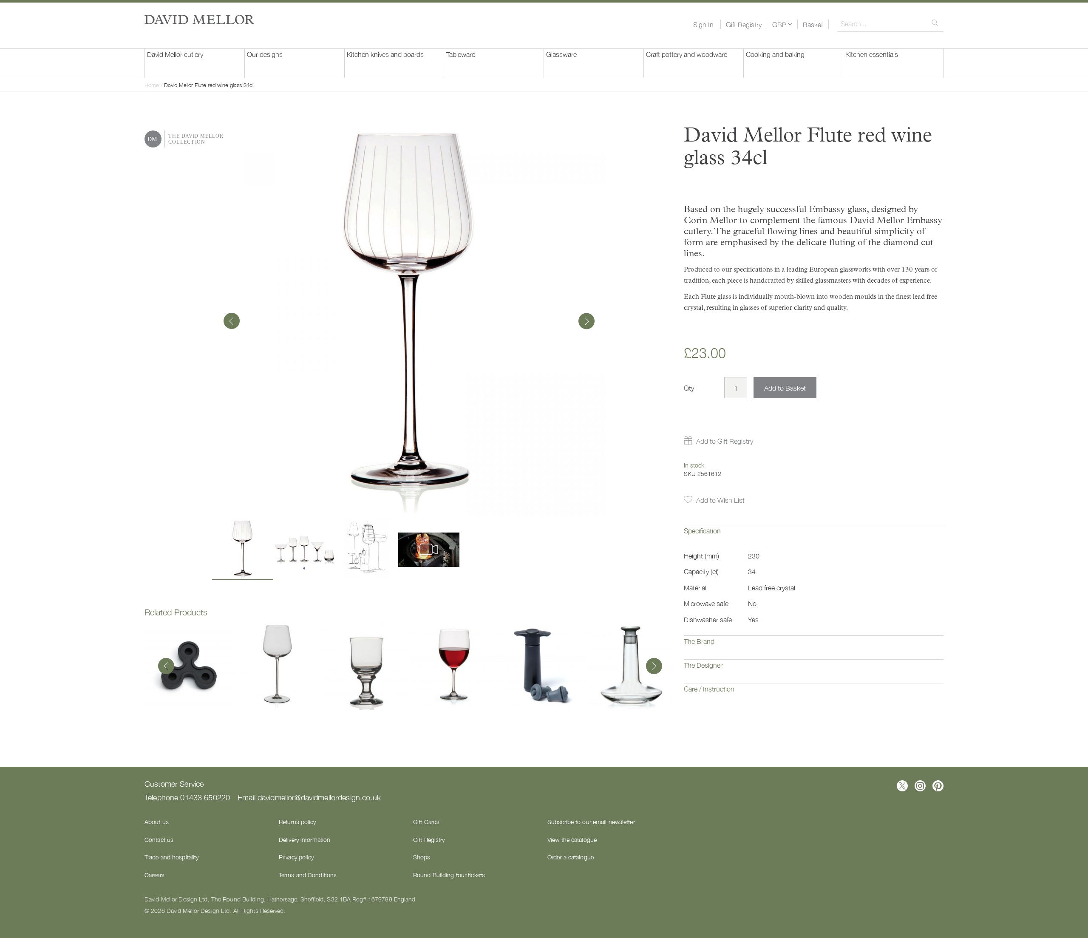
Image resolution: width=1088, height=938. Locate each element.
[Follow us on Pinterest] (938, 785)
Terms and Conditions (308, 874)
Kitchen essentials (871, 54)
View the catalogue (572, 839)
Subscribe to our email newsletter (591, 821)
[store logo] (199, 19)
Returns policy (297, 821)
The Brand (699, 641)
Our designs (265, 54)
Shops (422, 857)
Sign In (703, 24)
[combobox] (890, 23)
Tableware (460, 54)
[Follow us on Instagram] (920, 785)
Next (652, 667)
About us (156, 821)
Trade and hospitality (171, 857)
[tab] (814, 537)
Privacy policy (296, 857)
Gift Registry (744, 24)
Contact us (158, 839)
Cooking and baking (775, 54)
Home (151, 85)
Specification (702, 530)
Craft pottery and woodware (686, 54)
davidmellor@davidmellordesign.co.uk (319, 796)
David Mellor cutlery (175, 54)
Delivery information (304, 839)
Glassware (561, 54)
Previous (166, 667)
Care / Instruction (709, 688)
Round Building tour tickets (449, 874)
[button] (782, 24)
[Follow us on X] (902, 785)
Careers (154, 874)
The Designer (703, 665)
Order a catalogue (570, 857)
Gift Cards (426, 821)
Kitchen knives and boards (385, 54)
